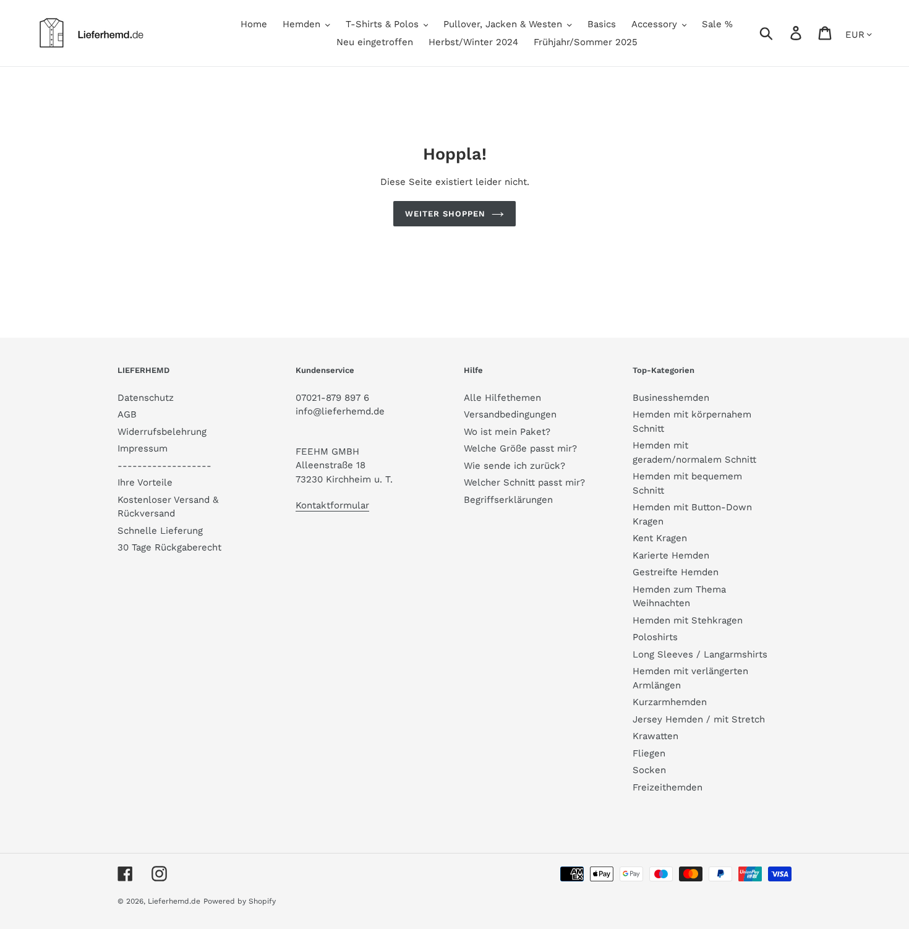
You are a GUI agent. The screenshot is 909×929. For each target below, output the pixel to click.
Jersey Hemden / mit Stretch (699, 719)
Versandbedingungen (510, 414)
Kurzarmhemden (670, 702)
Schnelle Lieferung (160, 530)
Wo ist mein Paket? (507, 431)
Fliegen (649, 753)
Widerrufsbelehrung (162, 431)
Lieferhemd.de (174, 901)
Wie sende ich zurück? (514, 465)
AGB (127, 414)
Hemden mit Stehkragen (688, 620)
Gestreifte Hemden (676, 572)
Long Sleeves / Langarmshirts (700, 654)
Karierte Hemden (671, 555)
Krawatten (655, 736)
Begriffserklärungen (508, 499)
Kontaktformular (332, 505)
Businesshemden (671, 397)
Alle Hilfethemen (502, 397)
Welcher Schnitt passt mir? (524, 482)
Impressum (142, 448)
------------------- (164, 465)
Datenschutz (145, 397)
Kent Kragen (660, 538)
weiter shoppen (445, 213)
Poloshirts (655, 637)
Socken (649, 770)
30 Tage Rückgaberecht (169, 547)
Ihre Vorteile (145, 482)
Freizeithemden (667, 787)
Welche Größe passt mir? (520, 448)
